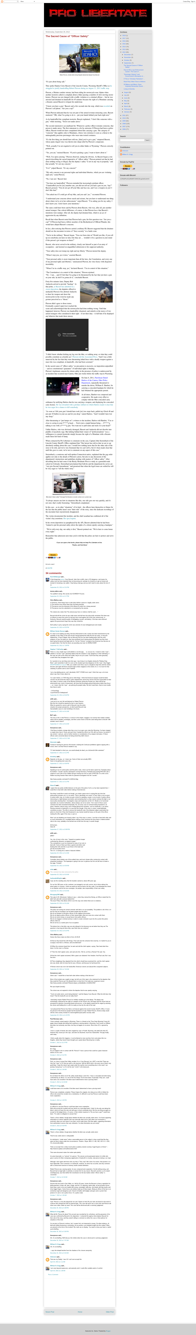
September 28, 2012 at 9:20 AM (59, 874)
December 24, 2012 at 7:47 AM (59, 1240)
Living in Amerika (129, 89)
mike (51, 869)
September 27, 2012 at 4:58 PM (59, 763)
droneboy (53, 756)
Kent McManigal (55, 577)
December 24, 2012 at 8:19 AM (59, 1253)
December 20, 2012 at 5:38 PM (59, 1208)
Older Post (110, 1312)
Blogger (108, 1331)
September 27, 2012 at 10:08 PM (60, 829)
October (127, 60)
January (127, 112)
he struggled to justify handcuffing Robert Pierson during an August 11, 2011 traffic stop (79, 86)
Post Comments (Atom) (84, 1318)
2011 (124, 115)
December (127, 54)
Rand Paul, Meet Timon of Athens (134, 81)
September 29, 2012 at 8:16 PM (59, 930)
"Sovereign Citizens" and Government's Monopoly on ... (134, 75)
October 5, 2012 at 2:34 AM (58, 1069)
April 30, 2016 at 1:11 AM (57, 1262)
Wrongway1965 (55, 894)
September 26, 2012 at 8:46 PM (59, 695)
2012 (124, 52)
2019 (124, 35)
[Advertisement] (79, 1293)
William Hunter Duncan (57, 631)
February (127, 109)
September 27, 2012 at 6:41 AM (59, 711)
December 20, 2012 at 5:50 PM (59, 1231)
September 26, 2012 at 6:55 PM (59, 627)
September (128, 63)
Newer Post (50, 1312)
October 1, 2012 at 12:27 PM (58, 1042)
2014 (124, 46)
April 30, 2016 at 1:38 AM (57, 1270)
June (126, 98)
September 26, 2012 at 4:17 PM (59, 596)
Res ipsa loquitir (69, 518)
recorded (106, 106)
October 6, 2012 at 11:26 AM (58, 1082)
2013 (124, 49)
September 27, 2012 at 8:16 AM (59, 724)
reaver (62, 579)
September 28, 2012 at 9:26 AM (59, 891)
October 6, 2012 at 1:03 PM (58, 1100)
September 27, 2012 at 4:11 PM (59, 752)
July (125, 95)
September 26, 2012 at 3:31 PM (59, 587)
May (125, 101)
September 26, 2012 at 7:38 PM (59, 645)
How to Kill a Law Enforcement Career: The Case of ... (133, 70)
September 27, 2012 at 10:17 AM (60, 738)
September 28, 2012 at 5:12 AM (59, 853)
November (127, 57)
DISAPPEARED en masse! (58, 665)
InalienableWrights (56, 878)
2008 (124, 123)
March (126, 106)
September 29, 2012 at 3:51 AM (59, 903)
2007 (124, 126)
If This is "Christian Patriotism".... (134, 79)
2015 (124, 44)
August (126, 92)
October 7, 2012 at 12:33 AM (58, 1177)
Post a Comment (53, 1274)
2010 (124, 118)
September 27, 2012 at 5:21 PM (59, 781)
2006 (124, 129)
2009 (124, 121)
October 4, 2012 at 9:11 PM (58, 1055)
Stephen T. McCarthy (56, 649)
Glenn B (52, 785)
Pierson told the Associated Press (85, 356)
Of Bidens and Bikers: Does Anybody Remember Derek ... (134, 85)
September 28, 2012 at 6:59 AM (59, 865)
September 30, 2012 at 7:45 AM (59, 969)
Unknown (53, 1257)
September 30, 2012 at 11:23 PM (60, 1015)
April (125, 103)
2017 (124, 38)
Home (80, 1312)
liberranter (53, 742)
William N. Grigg (55, 1086)
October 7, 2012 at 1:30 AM (58, 1195)
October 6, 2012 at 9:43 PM (58, 1125)
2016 (124, 41)
